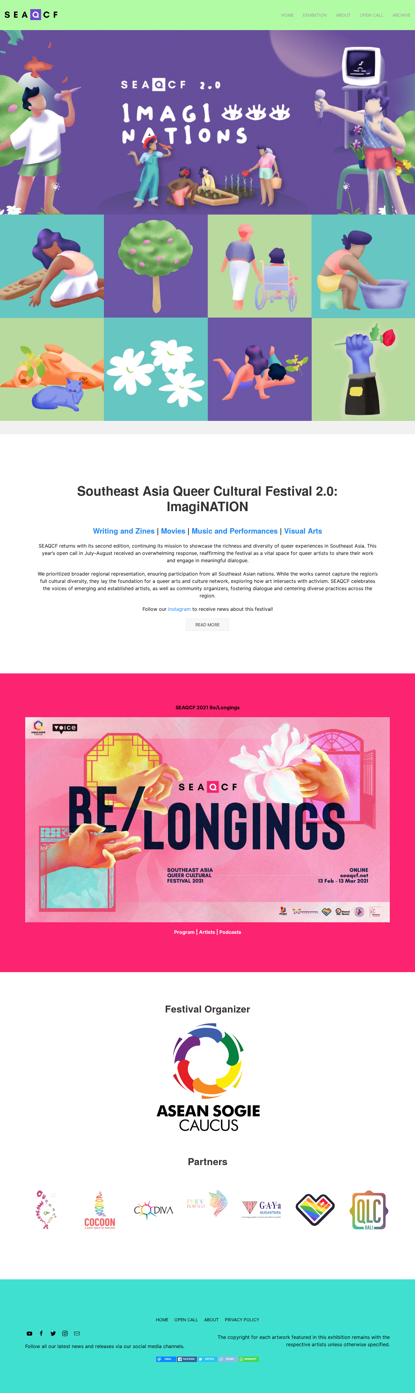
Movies (173, 530)
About (343, 15)
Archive (401, 15)
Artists (207, 932)
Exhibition (315, 15)
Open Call (371, 15)
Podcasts (230, 932)
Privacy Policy (242, 1319)
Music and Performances (235, 530)
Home (287, 15)
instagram (179, 609)
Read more (207, 624)
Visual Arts (303, 530)
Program (184, 932)
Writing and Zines (124, 530)
